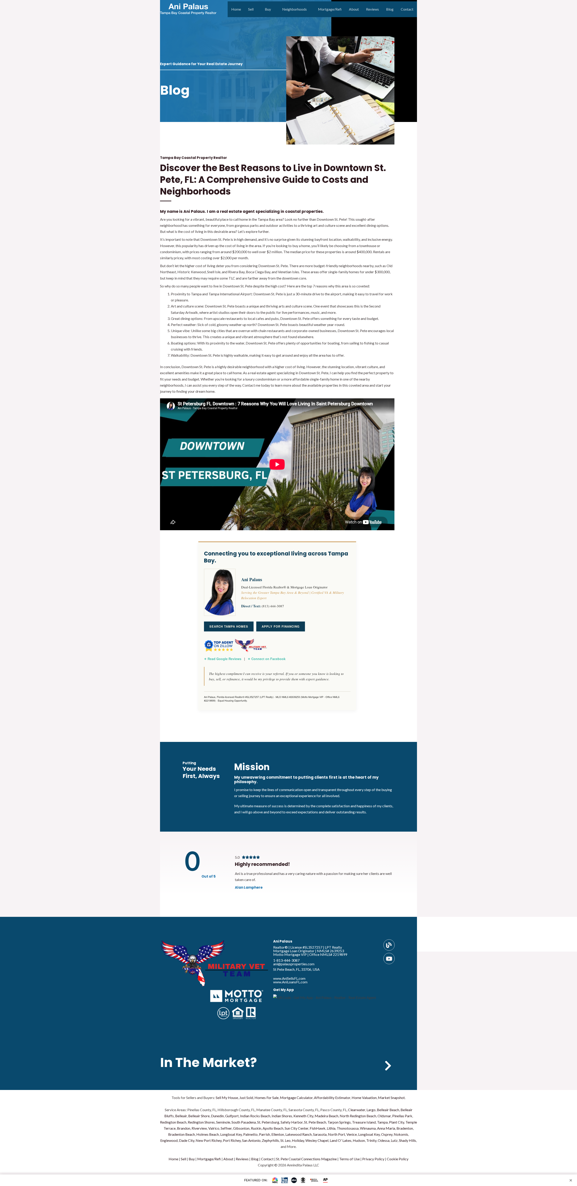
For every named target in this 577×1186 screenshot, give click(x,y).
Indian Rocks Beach (255, 1116)
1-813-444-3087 (286, 960)
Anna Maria (386, 1128)
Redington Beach (173, 1122)
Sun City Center (296, 1128)
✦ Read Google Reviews (222, 658)
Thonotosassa (348, 1128)
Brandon (183, 1128)
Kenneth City (303, 1116)
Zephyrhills (270, 1140)
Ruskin (256, 1128)
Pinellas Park (402, 1116)
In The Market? (208, 1062)
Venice (351, 1134)
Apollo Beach (273, 1128)
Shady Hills (407, 1140)
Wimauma (368, 1128)
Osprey (386, 1134)
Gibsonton (241, 1128)
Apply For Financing (281, 626)
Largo (371, 1110)
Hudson (359, 1140)
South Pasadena (243, 1122)
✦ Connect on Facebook (267, 658)
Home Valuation (364, 1097)
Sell (251, 9)
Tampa (382, 1122)
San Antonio (251, 1140)
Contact (407, 9)
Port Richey (232, 1140)
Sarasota (320, 1134)
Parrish (264, 1134)
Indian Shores (282, 1116)
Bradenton (404, 1128)
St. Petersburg (268, 1122)
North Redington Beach (358, 1116)
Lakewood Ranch (298, 1134)
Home (236, 9)
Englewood (169, 1140)
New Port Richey (209, 1140)
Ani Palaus (282, 941)
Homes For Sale (266, 1097)
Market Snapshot (391, 1097)
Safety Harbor (292, 1122)
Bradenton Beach (181, 1134)
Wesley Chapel (316, 1140)
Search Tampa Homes (228, 626)
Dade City (186, 1140)
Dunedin (217, 1116)
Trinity (371, 1140)
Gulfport (232, 1116)
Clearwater (356, 1110)
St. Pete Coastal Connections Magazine (306, 1159)
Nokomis (401, 1134)
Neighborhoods (294, 9)
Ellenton (277, 1134)
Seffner (226, 1128)
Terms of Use (349, 1159)
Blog (390, 9)
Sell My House (227, 1097)
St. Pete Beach (315, 1122)
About (354, 9)
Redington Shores (201, 1122)
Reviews (372, 9)
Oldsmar (384, 1116)
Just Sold (246, 1097)
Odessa (383, 1140)
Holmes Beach (207, 1134)
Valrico (213, 1128)
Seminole (223, 1122)
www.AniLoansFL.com (290, 982)
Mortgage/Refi (330, 9)
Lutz (394, 1140)
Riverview (199, 1128)
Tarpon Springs (339, 1122)
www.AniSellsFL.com (289, 978)
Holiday (298, 1140)
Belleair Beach (388, 1110)
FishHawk (317, 1128)
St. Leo (285, 1140)
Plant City (396, 1122)
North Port (336, 1134)
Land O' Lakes (340, 1140)
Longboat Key (231, 1134)
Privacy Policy (373, 1159)
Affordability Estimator (332, 1097)
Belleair (181, 1116)
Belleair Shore (199, 1116)
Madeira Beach (326, 1116)
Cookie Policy (397, 1159)
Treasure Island (364, 1122)
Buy (268, 9)
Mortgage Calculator (296, 1097)
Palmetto (250, 1134)
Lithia (331, 1128)
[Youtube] (389, 958)
